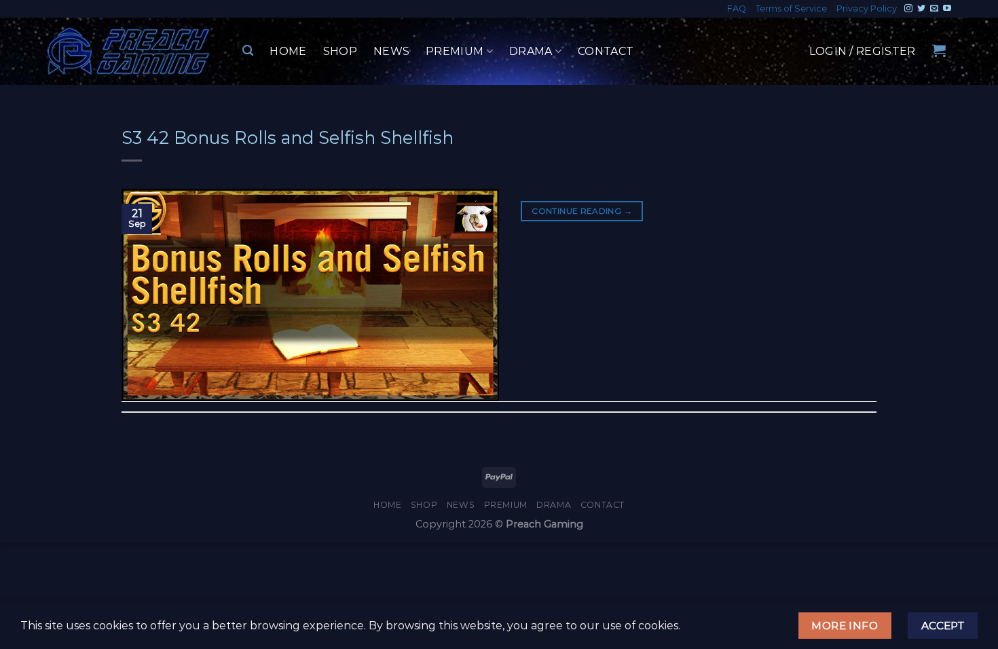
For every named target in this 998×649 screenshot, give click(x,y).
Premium (454, 51)
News (391, 51)
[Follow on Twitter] (921, 9)
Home (288, 51)
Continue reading (582, 211)
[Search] (247, 50)
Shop (340, 51)
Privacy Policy (866, 8)
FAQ (736, 8)
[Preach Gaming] (129, 51)
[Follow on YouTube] (947, 9)
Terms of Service (791, 8)
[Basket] (939, 50)
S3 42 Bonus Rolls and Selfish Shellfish (288, 137)
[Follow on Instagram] (908, 9)
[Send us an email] (934, 9)
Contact (605, 51)
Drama (531, 51)
